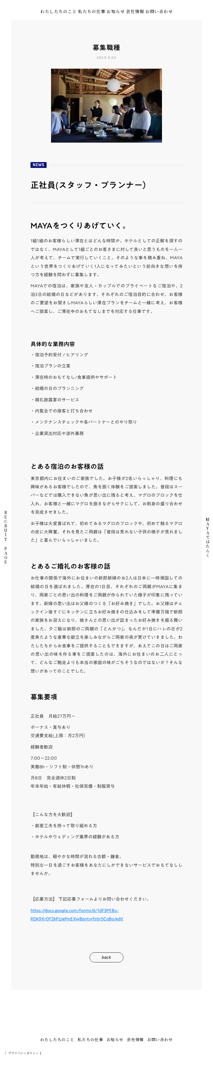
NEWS (38, 165)
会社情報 (135, 11)
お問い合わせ (159, 11)
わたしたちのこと (58, 11)
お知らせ (115, 11)
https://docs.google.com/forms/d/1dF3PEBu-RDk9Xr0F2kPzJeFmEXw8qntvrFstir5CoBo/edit (77, 914)
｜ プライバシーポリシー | (22, 1053)
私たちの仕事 (91, 11)
